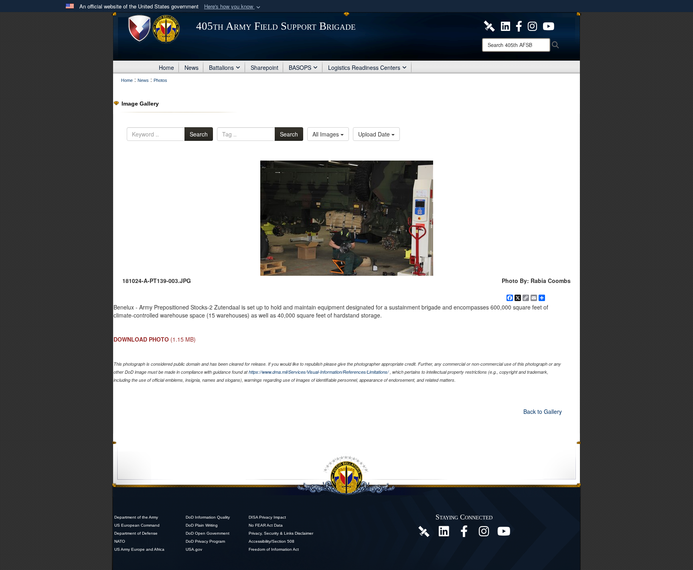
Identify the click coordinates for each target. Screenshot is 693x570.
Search (199, 134)
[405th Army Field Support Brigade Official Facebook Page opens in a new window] (519, 25)
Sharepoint (264, 67)
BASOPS (300, 67)
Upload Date (374, 134)
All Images (326, 134)
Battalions (221, 67)
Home (166, 67)
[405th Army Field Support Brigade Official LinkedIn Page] (505, 25)
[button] (233, 6)
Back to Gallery (542, 411)
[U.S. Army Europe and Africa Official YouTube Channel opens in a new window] (548, 25)
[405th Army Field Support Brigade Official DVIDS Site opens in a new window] (489, 25)
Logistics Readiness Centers (364, 67)
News (191, 67)
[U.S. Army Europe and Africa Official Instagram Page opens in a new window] (532, 25)
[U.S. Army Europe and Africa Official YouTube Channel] (504, 533)
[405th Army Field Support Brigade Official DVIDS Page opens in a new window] (424, 530)
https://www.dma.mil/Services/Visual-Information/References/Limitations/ (319, 372)
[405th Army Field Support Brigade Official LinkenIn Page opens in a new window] (444, 533)
